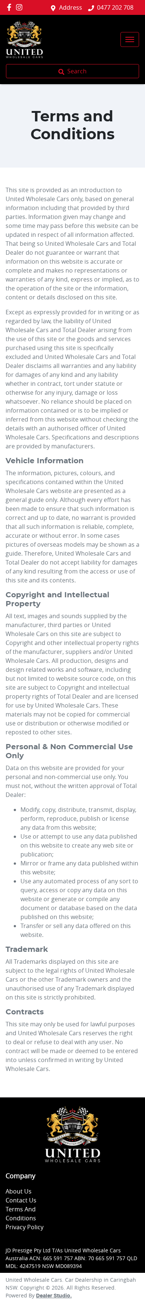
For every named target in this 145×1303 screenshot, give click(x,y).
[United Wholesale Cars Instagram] (21, 7)
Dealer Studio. (54, 1296)
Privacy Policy (25, 1227)
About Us (19, 1191)
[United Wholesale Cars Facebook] (11, 7)
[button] (129, 39)
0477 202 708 (115, 7)
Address (70, 7)
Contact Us (21, 1200)
